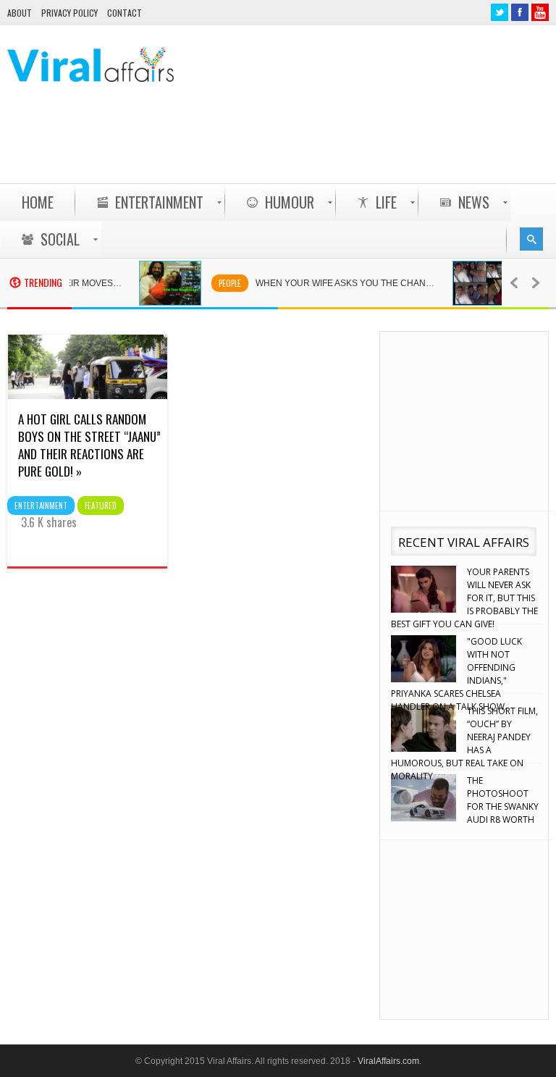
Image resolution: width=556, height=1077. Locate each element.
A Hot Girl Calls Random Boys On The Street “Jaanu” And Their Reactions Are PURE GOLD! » (89, 445)
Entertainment (40, 505)
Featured (101, 505)
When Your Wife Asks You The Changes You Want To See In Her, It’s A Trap (342, 283)
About (19, 13)
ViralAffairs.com (388, 1061)
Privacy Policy (69, 13)
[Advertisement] (285, 145)
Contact (124, 13)
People (219, 283)
